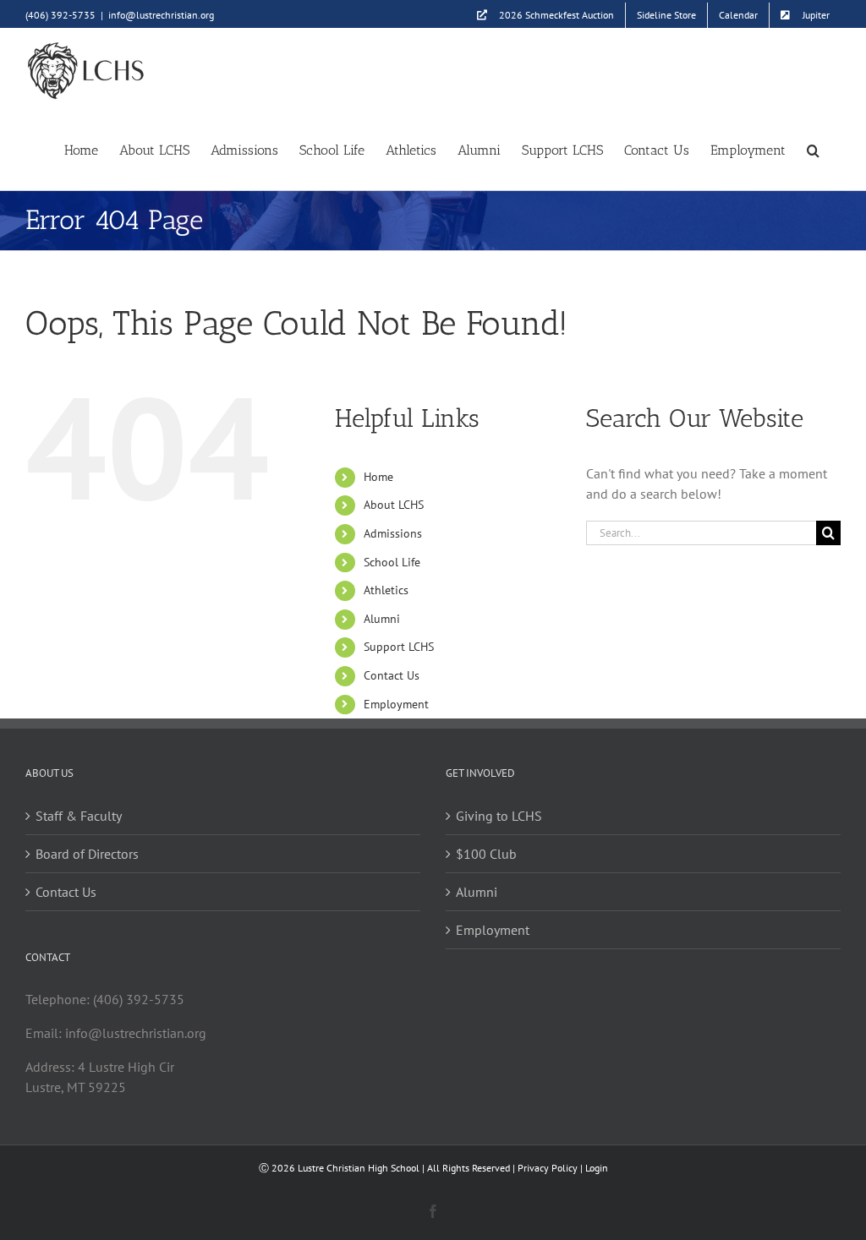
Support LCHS (399, 646)
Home (378, 476)
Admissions (393, 533)
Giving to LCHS (499, 815)
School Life (392, 562)
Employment (396, 704)
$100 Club (486, 853)
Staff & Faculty (79, 815)
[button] (813, 149)
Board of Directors (87, 853)
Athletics (386, 590)
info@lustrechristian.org (161, 14)
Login (596, 1167)
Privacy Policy (548, 1167)
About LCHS (394, 504)
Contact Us (391, 675)
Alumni (382, 618)
